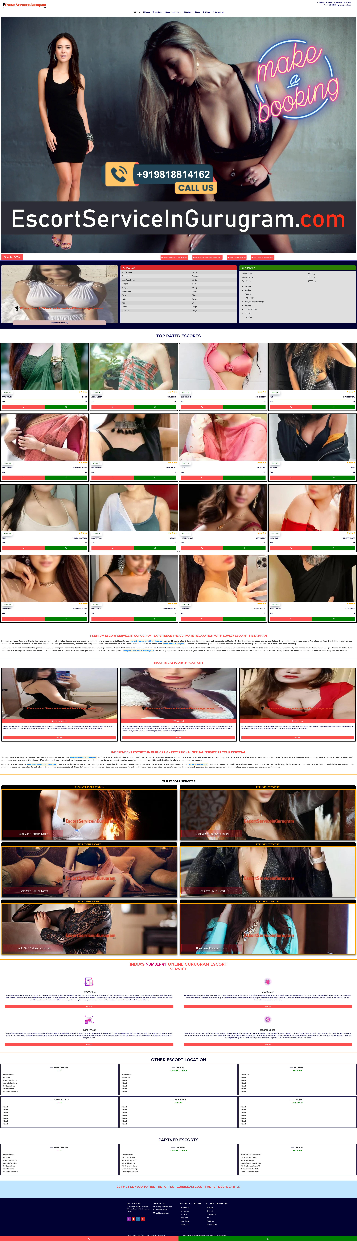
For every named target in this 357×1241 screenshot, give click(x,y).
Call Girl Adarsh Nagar (129, 1166)
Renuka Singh (96, 608)
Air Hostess (261, 467)
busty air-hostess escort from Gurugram (146, 641)
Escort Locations (172, 12)
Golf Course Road (9, 1086)
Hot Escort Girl (349, 397)
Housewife (172, 538)
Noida (209, 1218)
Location (153, 1235)
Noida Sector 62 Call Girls (250, 1169)
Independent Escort (80, 467)
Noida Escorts (126, 1075)
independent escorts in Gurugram (83, 757)
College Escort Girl (80, 538)
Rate (198, 12)
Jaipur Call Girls (127, 1155)
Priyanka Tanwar (187, 538)
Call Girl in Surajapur (248, 1160)
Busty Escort (171, 397)
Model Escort (261, 397)
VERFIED (6, 392)
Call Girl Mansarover (129, 1163)
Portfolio (141, 1235)
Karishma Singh (186, 397)
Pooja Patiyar (96, 538)
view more (160, 837)
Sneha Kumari (185, 608)
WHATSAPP (250, 268)
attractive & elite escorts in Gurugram (41, 764)
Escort (84, 397)
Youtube (348, 2)
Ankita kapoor (96, 397)
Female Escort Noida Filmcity (251, 1163)
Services (158, 12)
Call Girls (184, 1214)
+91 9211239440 (331, 5)
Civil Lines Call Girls (128, 1157)
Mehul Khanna (7, 467)
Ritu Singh (273, 467)
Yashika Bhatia (275, 608)
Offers (207, 12)
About (147, 12)
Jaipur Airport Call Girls (130, 1172)
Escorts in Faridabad (10, 1163)
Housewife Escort (348, 538)
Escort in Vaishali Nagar (130, 1169)
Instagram (339, 2)
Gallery (189, 12)
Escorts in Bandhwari (10, 1083)
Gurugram (6, 1077)
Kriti (271, 397)
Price (147, 1235)
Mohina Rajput (96, 467)
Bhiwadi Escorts (8, 1089)
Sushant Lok (126, 1077)
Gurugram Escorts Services (200, 1235)
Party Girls (184, 1218)
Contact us (219, 12)
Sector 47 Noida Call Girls (250, 1172)
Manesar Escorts (8, 1075)
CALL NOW (130, 268)
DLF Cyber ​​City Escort (10, 1092)
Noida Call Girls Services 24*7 (251, 1155)
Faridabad (210, 1221)
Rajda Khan (274, 538)
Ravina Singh (6, 608)
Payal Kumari (7, 397)
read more (59, 737)
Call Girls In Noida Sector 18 (250, 1166)
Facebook (322, 2)
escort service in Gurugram (173, 644)
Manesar (210, 1207)
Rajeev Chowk (212, 1224)
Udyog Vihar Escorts (10, 1080)
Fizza (183, 467)
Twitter (330, 2)
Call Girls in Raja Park (129, 1160)
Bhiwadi (124, 1080)
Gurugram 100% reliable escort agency (138, 650)
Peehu (4, 538)
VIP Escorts (185, 1224)
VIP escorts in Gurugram (198, 764)
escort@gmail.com (345, 5)
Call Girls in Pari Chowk (249, 1157)
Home (138, 12)
